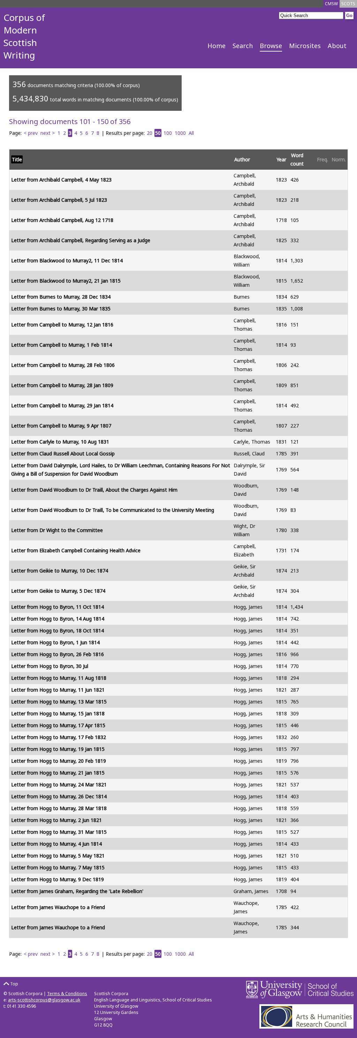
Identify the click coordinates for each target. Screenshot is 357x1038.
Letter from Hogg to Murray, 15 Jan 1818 (58, 713)
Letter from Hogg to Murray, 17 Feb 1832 (58, 737)
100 (168, 133)
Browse (271, 45)
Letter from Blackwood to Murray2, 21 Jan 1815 (66, 280)
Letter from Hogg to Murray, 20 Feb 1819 (58, 761)
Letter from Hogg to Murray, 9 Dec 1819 (57, 879)
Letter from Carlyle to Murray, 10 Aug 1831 (60, 441)
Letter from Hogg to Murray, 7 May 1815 (58, 867)
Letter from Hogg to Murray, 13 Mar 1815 (59, 701)
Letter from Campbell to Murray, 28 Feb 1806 (63, 365)
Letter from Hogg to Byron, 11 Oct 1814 (57, 606)
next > (47, 133)
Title (17, 159)
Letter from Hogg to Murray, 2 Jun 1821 (56, 820)
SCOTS (348, 4)
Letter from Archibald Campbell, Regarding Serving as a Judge (80, 240)
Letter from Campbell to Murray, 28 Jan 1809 (62, 385)
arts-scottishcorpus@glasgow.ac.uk (44, 1000)
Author (242, 159)
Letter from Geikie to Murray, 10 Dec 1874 (59, 570)
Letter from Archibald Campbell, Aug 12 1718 (62, 220)
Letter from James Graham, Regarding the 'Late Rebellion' (77, 891)
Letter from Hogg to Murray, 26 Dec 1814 (59, 796)
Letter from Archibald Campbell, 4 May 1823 (61, 179)
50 (158, 133)
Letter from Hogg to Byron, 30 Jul (49, 666)
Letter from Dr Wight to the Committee (57, 530)
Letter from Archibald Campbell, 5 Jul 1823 (59, 200)
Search (243, 45)
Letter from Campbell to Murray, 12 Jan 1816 (62, 324)
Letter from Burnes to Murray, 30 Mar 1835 (61, 308)
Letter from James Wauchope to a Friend (58, 907)
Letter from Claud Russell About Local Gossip (63, 453)
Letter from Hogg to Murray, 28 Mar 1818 (59, 808)
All (191, 133)
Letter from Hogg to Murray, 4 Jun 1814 (56, 843)
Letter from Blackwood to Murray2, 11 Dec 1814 (67, 260)
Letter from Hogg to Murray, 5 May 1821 (58, 855)
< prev (31, 133)
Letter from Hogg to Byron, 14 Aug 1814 (57, 618)
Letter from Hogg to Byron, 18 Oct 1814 (57, 630)
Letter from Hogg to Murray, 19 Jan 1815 (58, 749)
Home (216, 45)
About (337, 45)
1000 (180, 133)
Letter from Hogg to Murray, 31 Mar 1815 (59, 832)
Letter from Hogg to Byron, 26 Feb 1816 (57, 654)
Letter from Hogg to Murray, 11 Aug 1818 (58, 678)
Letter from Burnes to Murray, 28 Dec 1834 (61, 296)
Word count (297, 159)
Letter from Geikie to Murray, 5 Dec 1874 (58, 590)
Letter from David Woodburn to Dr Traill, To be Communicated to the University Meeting (112, 510)
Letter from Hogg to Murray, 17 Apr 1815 (58, 725)
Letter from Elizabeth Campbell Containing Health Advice (75, 550)
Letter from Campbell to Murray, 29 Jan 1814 (62, 405)
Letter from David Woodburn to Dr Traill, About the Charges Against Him (94, 489)
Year (281, 159)
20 (149, 133)
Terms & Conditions (67, 994)
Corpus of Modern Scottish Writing (24, 36)
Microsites (305, 45)
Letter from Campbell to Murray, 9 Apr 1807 (61, 425)
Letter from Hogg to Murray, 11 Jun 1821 (58, 689)
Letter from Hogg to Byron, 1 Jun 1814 (55, 642)
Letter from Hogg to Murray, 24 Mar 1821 (59, 784)
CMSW (331, 4)
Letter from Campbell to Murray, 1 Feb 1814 (61, 344)
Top (13, 984)
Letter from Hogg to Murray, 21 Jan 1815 (58, 772)
